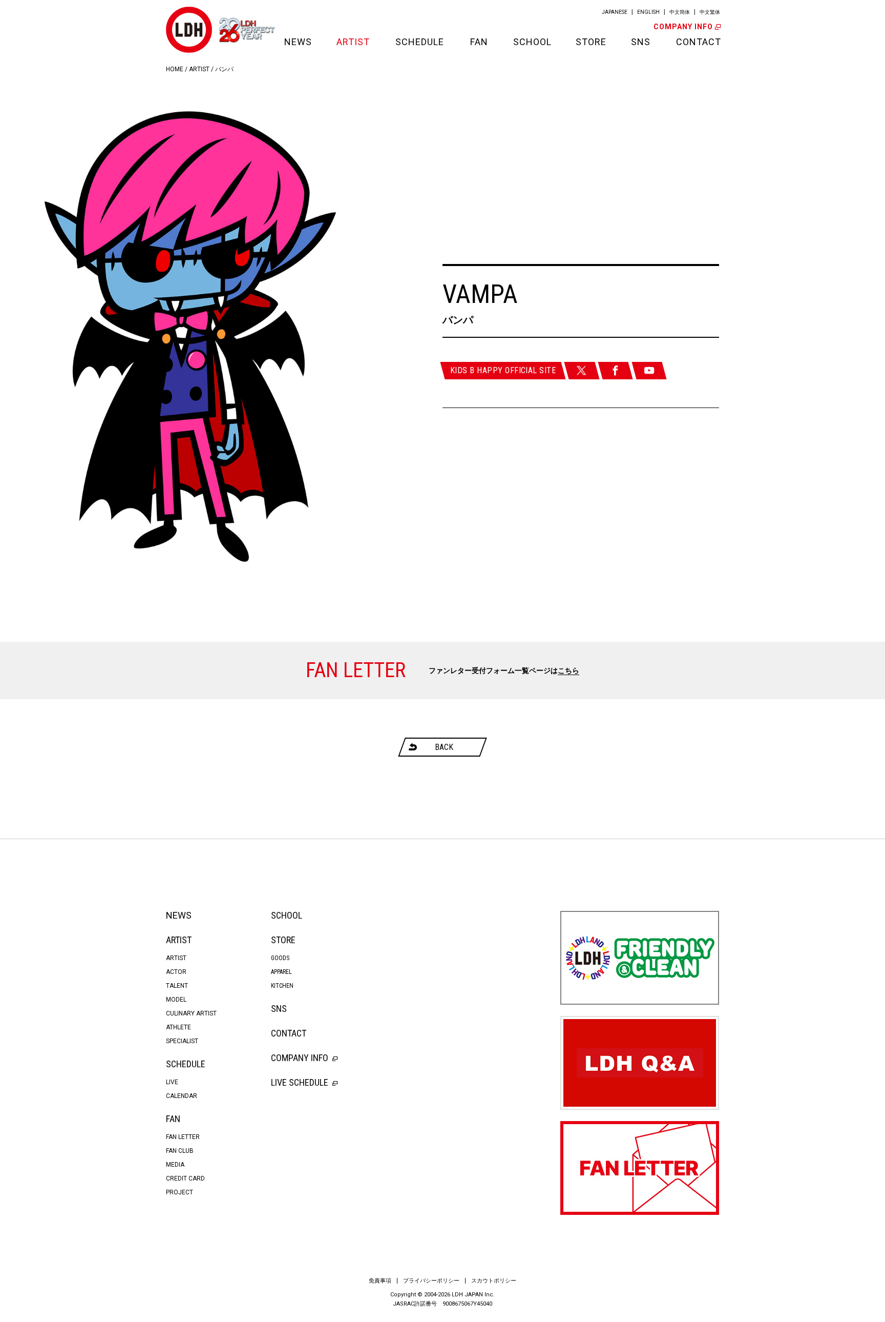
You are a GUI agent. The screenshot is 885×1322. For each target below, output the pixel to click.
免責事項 (380, 1280)
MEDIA (175, 1164)
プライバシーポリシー (431, 1280)
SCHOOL (531, 41)
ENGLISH (648, 12)
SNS (640, 41)
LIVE (172, 1082)
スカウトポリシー (493, 1280)
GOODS (280, 958)
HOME (174, 69)
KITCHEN (282, 985)
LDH (189, 30)
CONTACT (697, 41)
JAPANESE (614, 12)
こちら (568, 670)
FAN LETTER (183, 1137)
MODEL (176, 999)
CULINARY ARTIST (191, 1013)
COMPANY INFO (683, 27)
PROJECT (179, 1192)
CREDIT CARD (185, 1178)
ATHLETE (178, 1027)
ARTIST (353, 41)
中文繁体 (710, 12)
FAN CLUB (180, 1150)
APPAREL (281, 971)
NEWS (297, 41)
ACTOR (176, 971)
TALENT (177, 985)
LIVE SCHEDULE (299, 1082)
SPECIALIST (182, 1041)
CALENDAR (181, 1096)
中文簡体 (679, 12)
